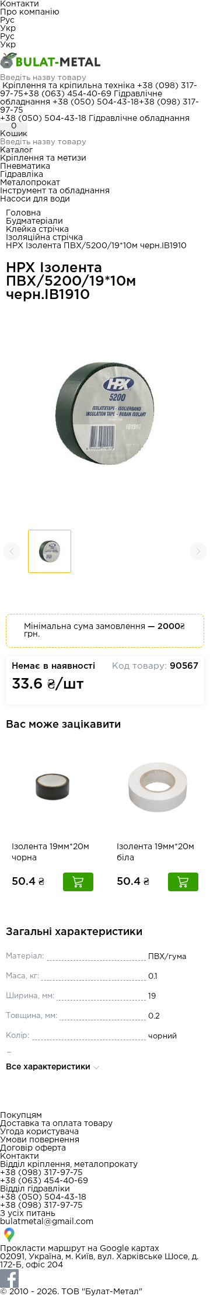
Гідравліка (21, 174)
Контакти (19, 4)
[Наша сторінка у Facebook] (105, 1278)
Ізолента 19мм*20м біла (155, 852)
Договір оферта (33, 1148)
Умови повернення (39, 1140)
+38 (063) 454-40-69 (67, 94)
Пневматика (25, 166)
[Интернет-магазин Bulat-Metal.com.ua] (105, 61)
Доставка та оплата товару (56, 1123)
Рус (7, 20)
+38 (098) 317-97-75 (41, 1172)
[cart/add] (78, 882)
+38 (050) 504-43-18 (95, 102)
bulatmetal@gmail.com (46, 1221)
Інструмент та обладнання (55, 190)
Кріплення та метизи (43, 158)
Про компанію (30, 12)
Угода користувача (39, 1131)
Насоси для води (35, 199)
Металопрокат (30, 182)
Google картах (129, 1248)
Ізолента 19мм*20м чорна (50, 852)
